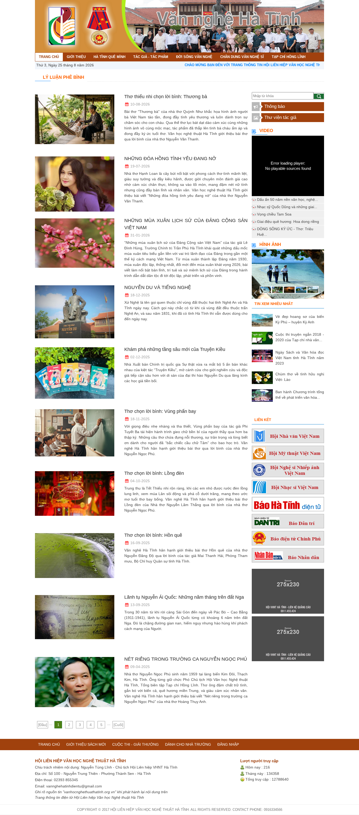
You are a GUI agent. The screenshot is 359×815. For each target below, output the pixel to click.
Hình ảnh (270, 244)
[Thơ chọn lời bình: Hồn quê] (74, 560)
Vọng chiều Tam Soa (274, 214)
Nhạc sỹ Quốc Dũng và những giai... (287, 207)
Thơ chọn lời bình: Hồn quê (153, 535)
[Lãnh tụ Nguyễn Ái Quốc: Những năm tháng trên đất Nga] (74, 622)
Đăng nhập (228, 744)
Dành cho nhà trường (188, 744)
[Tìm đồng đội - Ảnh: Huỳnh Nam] (288, 275)
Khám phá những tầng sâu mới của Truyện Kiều (174, 349)
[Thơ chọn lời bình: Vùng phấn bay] (74, 436)
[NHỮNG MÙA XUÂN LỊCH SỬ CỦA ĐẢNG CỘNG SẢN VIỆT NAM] (74, 246)
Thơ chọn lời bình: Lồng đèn (154, 473)
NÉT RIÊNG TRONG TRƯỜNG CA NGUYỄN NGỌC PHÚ (185, 659)
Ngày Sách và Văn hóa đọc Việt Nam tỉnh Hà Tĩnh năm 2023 (299, 357)
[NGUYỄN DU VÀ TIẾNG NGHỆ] (74, 312)
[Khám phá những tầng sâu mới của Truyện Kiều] (74, 374)
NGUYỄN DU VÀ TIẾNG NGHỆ (157, 287)
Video (266, 130)
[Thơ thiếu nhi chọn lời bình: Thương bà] (74, 122)
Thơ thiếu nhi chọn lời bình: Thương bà (165, 96)
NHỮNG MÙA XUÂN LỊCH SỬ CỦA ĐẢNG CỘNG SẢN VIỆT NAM (186, 224)
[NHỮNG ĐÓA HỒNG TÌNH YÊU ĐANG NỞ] (74, 184)
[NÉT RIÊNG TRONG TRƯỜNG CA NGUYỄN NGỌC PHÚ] (74, 684)
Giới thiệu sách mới (86, 744)
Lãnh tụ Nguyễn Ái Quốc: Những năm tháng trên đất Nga (184, 597)
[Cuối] (118, 725)
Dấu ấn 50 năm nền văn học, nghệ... (287, 199)
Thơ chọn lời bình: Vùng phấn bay (160, 411)
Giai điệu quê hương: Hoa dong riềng (288, 221)
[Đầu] (42, 725)
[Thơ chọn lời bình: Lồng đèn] (74, 498)
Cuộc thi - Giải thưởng (135, 744)
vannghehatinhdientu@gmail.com (74, 786)
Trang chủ (49, 744)
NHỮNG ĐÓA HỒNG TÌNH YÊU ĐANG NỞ (170, 158)
